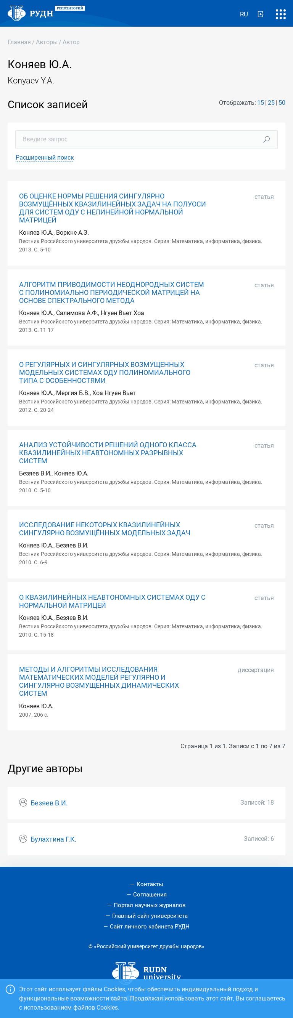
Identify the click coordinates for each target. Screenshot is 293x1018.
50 (282, 102)
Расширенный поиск (45, 157)
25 (271, 102)
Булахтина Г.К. (54, 839)
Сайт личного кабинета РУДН (150, 926)
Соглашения (150, 894)
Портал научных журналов (150, 905)
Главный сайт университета (150, 915)
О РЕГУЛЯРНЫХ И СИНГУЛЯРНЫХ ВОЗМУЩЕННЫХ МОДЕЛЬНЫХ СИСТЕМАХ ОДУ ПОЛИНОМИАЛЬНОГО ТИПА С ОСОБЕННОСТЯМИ (104, 372)
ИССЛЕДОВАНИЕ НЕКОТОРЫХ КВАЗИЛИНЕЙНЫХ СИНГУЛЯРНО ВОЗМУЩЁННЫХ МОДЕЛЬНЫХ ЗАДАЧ (104, 529)
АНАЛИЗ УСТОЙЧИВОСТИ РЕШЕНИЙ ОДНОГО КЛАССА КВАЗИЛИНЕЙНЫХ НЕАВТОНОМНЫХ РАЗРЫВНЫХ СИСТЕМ (107, 453)
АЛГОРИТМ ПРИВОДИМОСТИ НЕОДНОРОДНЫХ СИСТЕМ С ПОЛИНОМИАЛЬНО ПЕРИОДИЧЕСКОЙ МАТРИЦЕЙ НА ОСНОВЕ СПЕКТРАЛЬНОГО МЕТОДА (111, 292)
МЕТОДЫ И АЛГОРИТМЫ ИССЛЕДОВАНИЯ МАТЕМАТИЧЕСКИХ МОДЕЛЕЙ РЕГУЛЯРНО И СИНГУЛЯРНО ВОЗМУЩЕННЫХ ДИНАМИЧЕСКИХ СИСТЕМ (99, 681)
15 (260, 102)
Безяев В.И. (49, 803)
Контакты (150, 884)
